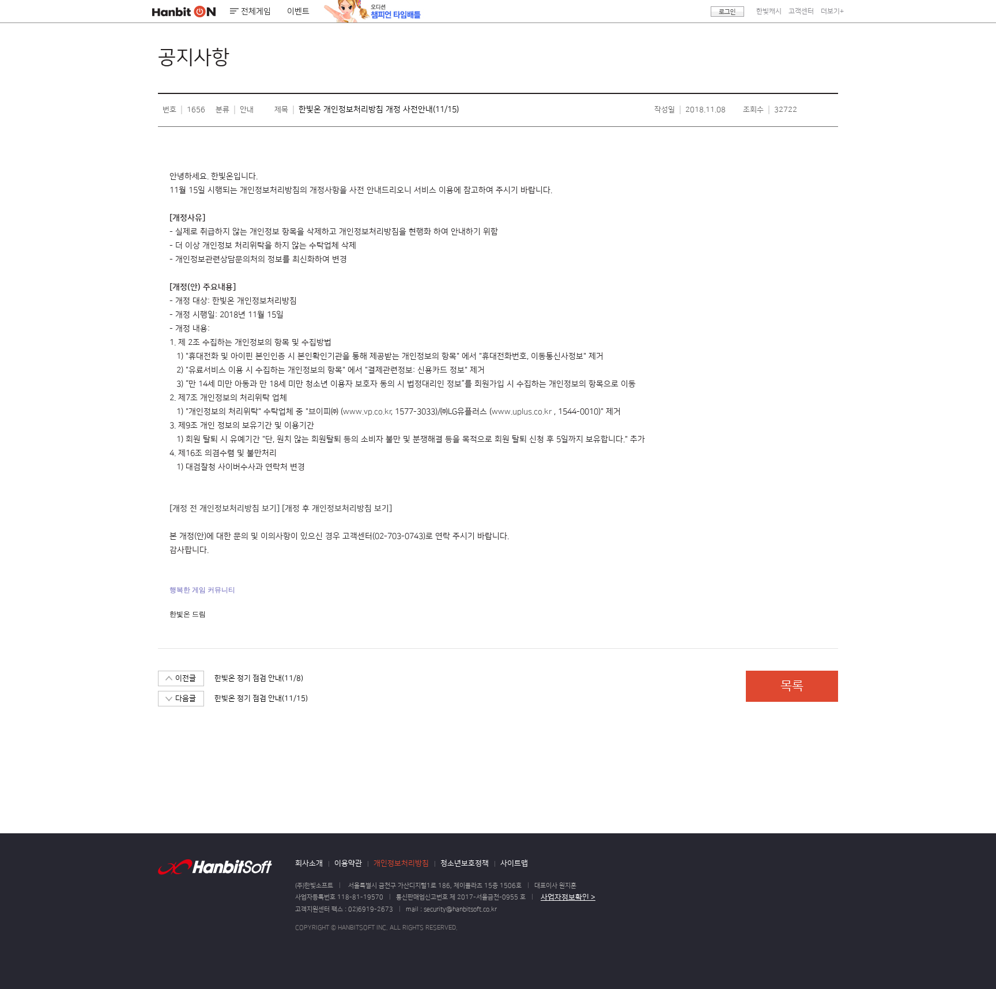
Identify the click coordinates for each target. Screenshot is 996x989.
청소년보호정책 (464, 863)
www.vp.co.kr (367, 411)
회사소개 (309, 863)
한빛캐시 (769, 11)
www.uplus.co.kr (522, 411)
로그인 (727, 11)
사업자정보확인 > (568, 897)
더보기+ (832, 11)
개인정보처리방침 (401, 863)
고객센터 (801, 11)
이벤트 (298, 11)
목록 (791, 686)
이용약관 (348, 863)
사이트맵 (514, 863)
